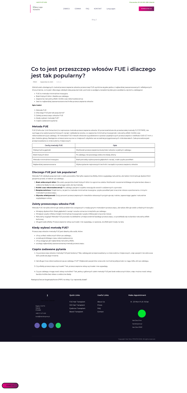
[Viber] (37, 325)
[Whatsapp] (58, 325)
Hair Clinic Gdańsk (48, 300)
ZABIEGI (66, 9)
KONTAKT (98, 9)
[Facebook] (51, 325)
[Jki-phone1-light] (142, 314)
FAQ (87, 9)
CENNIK (78, 9)
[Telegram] (44, 325)
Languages (111, 9)
